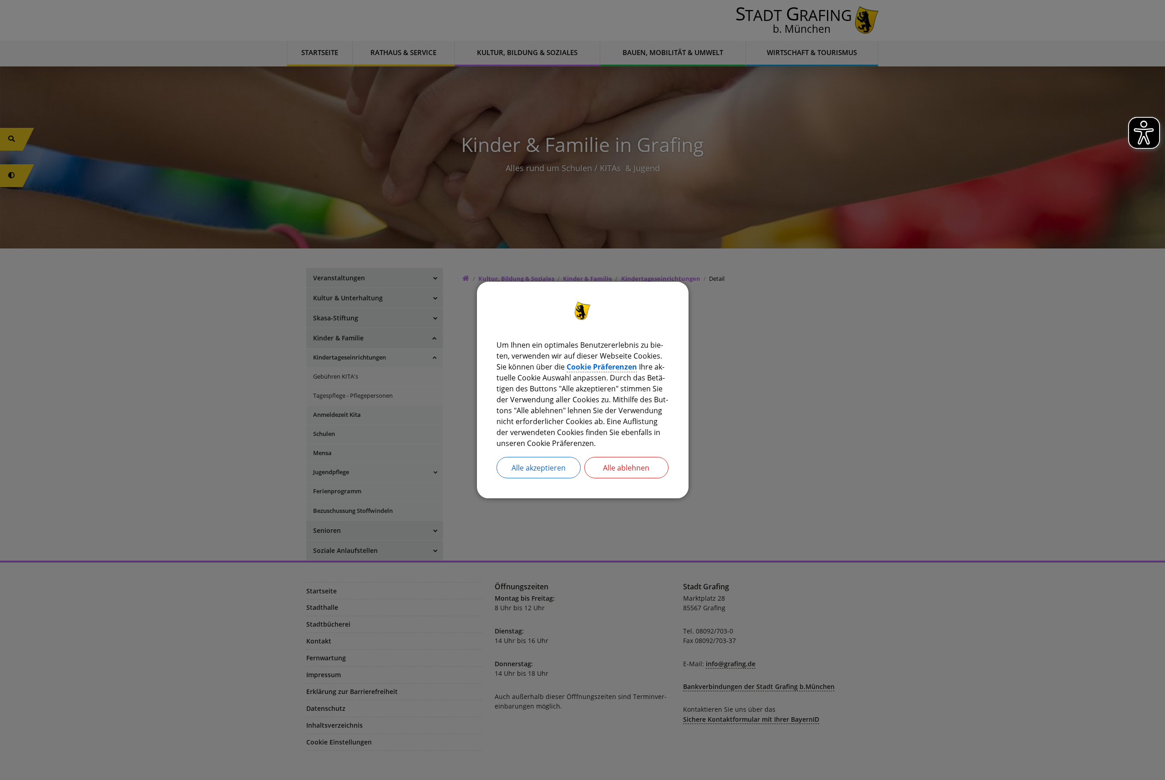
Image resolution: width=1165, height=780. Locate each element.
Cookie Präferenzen (602, 367)
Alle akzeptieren (539, 468)
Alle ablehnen (626, 468)
